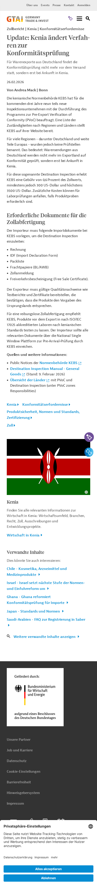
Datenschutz (16, 761)
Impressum (15, 803)
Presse (57, 5)
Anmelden (83, 5)
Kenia (11, 404)
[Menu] (79, 19)
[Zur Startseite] (27, 21)
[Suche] (88, 19)
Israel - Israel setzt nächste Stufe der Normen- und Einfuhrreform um (46, 586)
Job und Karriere (20, 750)
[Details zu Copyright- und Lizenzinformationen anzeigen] (86, 492)
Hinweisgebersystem (23, 793)
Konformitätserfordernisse (45, 404)
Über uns (32, 5)
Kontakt (69, 5)
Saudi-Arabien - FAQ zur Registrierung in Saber (46, 619)
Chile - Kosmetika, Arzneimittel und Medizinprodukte (37, 572)
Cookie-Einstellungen (23, 772)
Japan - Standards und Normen (34, 611)
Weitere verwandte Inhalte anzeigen (45, 637)
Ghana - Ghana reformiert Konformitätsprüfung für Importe (36, 600)
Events (45, 5)
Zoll (10, 425)
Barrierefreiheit (19, 782)
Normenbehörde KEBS (58, 363)
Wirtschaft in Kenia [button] (23, 535)
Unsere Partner (18, 740)
